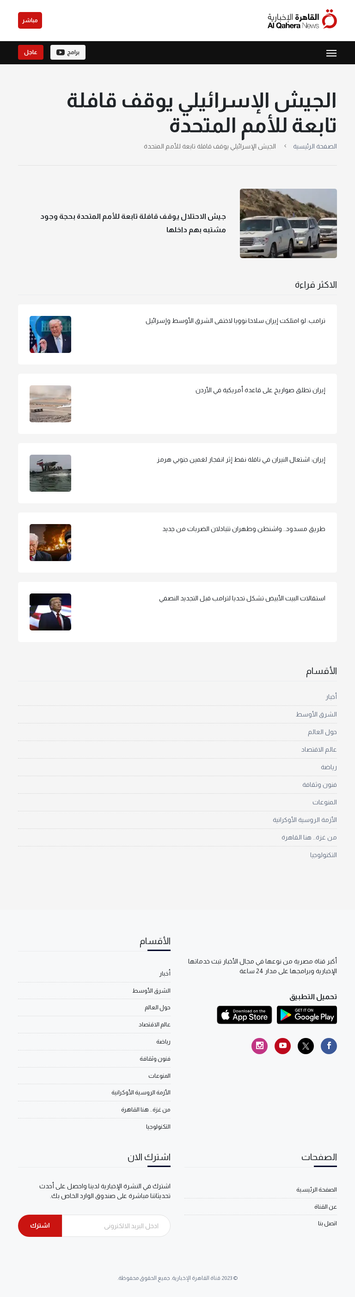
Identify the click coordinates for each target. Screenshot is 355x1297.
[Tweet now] (306, 1046)
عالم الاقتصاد (319, 749)
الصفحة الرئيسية (315, 146)
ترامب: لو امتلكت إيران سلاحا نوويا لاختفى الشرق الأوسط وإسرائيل (235, 320)
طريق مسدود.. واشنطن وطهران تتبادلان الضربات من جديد (243, 528)
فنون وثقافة (319, 784)
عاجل (30, 52)
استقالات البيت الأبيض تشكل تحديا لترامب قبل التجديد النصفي (242, 598)
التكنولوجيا (323, 854)
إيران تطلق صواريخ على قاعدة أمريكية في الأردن (260, 390)
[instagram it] (259, 1046)
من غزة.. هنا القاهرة (309, 837)
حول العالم (322, 731)
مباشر (30, 20)
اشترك (40, 1225)
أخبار (331, 696)
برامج (73, 52)
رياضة (329, 767)
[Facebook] (329, 1046)
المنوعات (324, 802)
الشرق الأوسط (316, 714)
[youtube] (283, 1046)
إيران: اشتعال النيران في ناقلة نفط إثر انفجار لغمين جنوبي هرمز (241, 459)
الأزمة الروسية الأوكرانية (305, 819)
